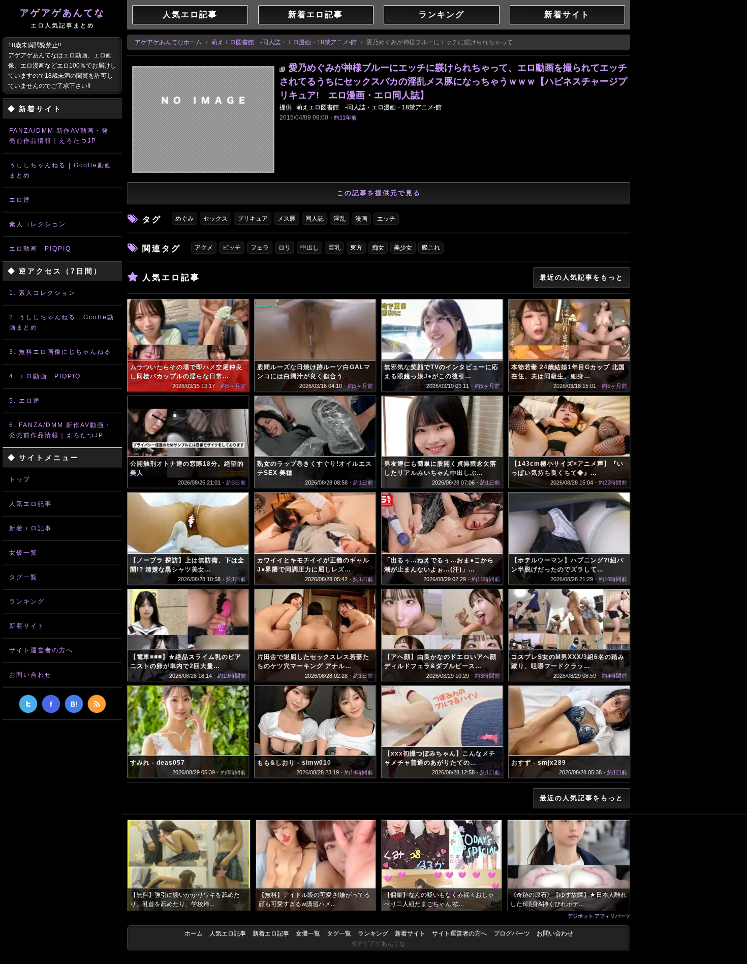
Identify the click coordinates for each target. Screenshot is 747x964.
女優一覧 (23, 552)
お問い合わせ (30, 674)
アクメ (204, 247)
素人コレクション (37, 224)
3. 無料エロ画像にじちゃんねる (60, 351)
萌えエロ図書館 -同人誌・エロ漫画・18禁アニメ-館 (284, 42)
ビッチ (232, 247)
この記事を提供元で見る (379, 193)
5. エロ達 (24, 400)
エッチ (386, 218)
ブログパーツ (511, 933)
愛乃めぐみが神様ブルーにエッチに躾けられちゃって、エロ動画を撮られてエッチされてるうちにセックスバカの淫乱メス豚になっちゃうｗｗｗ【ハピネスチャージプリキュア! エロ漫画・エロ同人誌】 (453, 81)
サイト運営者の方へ (41, 650)
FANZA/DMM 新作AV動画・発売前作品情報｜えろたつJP (59, 135)
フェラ (260, 247)
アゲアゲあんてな (62, 18)
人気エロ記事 (30, 503)
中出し (309, 247)
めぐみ (184, 218)
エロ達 (19, 199)
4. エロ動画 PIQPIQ (45, 376)
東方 (356, 247)
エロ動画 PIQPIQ (40, 248)
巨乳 (334, 247)
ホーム (193, 933)
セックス (215, 218)
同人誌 (314, 218)
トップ (19, 479)
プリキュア (252, 218)
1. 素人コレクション (42, 292)
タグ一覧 (23, 577)
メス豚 (286, 218)
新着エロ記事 (30, 528)
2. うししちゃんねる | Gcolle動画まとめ (61, 322)
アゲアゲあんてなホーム (168, 42)
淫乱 (339, 218)
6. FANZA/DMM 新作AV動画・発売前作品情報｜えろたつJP (60, 430)
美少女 (403, 247)
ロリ (284, 247)
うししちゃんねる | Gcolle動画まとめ (60, 170)
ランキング (27, 601)
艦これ (431, 247)
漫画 (361, 218)
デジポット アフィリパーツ (599, 916)
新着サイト (27, 625)
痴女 (378, 247)
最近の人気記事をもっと (582, 277)
